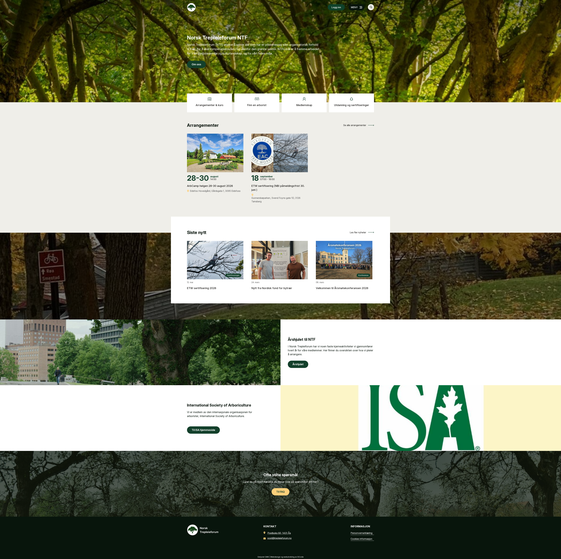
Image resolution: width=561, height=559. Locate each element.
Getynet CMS (263, 557)
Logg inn (336, 7)
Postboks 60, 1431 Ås (279, 533)
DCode (300, 557)
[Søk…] (371, 7)
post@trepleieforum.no (279, 538)
